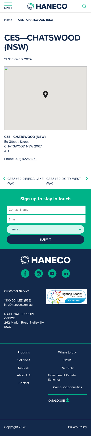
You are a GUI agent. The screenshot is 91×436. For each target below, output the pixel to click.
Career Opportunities (67, 387)
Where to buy (67, 352)
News (67, 360)
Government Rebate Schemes (62, 377)
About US (23, 375)
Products (24, 352)
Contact (23, 383)
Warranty (67, 368)
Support (23, 368)
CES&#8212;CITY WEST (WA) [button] (63, 181)
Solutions (23, 360)
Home (8, 20)
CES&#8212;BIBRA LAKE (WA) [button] (25, 181)
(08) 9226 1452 (26, 158)
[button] (45, 94)
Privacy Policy (77, 427)
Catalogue (56, 400)
